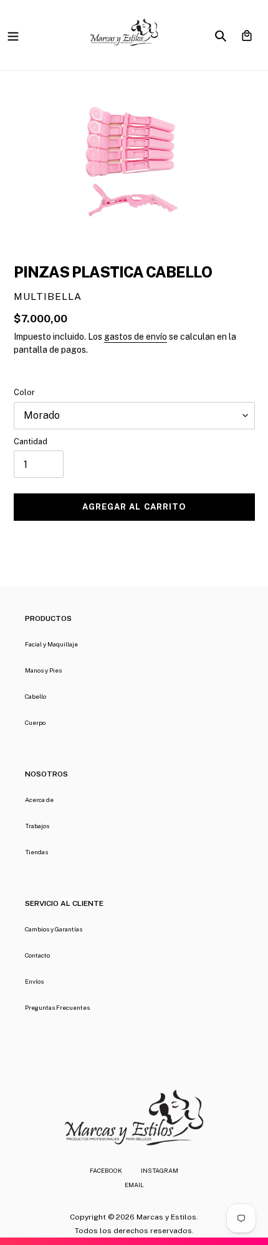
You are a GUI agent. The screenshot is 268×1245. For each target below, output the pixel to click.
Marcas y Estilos (166, 1217)
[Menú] (13, 35)
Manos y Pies (43, 670)
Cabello (35, 696)
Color (24, 392)
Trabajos (37, 825)
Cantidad (30, 441)
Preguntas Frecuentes (57, 1007)
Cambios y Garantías (53, 929)
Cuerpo (35, 722)
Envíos (34, 981)
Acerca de (39, 799)
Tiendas (36, 852)
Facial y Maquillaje (51, 644)
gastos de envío (135, 337)
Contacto (37, 955)
